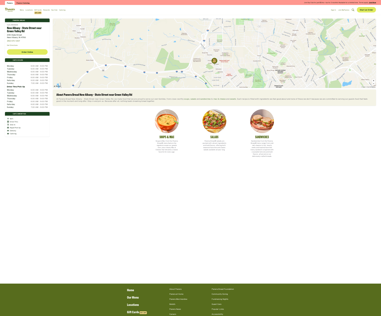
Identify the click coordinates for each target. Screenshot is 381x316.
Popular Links (218, 309)
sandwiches (205, 99)
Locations (29, 10)
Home (130, 290)
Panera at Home (176, 294)
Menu (22, 10)
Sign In (333, 10)
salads (193, 99)
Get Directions (12, 45)
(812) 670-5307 (13, 41)
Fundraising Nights (220, 299)
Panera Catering (23, 3)
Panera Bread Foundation (223, 289)
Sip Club (54, 10)
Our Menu (133, 297)
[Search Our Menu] (353, 9)
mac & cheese (219, 99)
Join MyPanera (343, 10)
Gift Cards (38, 10)
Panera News (175, 309)
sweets (233, 99)
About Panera (175, 289)
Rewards (46, 10)
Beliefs (172, 304)
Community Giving (220, 294)
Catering (62, 10)
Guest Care (216, 304)
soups (186, 99)
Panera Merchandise (178, 299)
